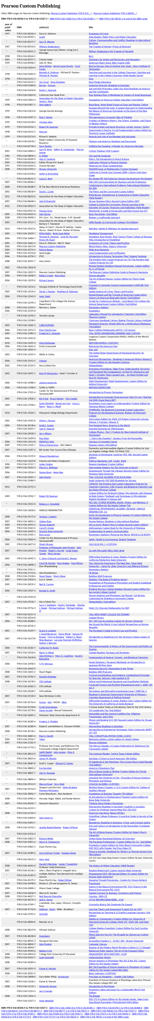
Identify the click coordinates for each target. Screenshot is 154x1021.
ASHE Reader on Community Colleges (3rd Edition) (113, 222)
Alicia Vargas (54, 554)
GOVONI (43, 914)
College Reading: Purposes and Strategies (109, 653)
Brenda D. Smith (47, 591)
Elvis (91, 79)
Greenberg (44, 936)
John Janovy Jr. (46, 818)
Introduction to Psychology (102, 986)
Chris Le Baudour (56, 637)
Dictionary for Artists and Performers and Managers (114, 60)
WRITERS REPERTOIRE (100, 388)
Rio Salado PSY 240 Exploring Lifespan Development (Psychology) (120, 179)
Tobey (42, 739)
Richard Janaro (46, 280)
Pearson (43, 132)
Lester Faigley (46, 464)
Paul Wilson (77, 563)
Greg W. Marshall (69, 237)
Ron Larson (44, 535)
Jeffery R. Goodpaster (64, 150)
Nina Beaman (45, 640)
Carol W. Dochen (47, 563)
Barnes (42, 85)
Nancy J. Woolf (54, 406)
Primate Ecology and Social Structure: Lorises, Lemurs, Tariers (119, 127)
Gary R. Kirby (45, 150)
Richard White (46, 839)
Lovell (42, 37)
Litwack (43, 361)
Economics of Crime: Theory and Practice (109, 243)
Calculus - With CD (98, 896)
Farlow (42, 702)
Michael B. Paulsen (48, 75)
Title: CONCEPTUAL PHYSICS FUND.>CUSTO (110, 736)
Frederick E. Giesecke (49, 333)
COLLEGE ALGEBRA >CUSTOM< (104, 784)
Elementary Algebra (98, 307)
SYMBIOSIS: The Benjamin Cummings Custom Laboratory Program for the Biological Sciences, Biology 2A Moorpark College (117, 413)
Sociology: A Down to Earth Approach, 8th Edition (113, 759)
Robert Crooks (46, 276)
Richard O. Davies (64, 763)
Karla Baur (60, 276)
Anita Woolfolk (46, 1001)
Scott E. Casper (46, 425)
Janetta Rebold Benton (50, 827)
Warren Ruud (45, 784)
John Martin (45, 477)
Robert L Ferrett (56, 551)
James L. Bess (45, 101)
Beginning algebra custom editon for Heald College (114, 739)
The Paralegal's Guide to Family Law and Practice (113, 631)
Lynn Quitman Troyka (49, 853)
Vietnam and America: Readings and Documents (112, 141)
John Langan (60, 752)
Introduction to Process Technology (106, 392)
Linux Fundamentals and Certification (107, 253)
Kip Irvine (43, 399)
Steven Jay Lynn (63, 403)
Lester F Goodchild (68, 864)
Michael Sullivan (57, 608)
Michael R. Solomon (49, 237)
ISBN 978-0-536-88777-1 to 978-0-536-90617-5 (66, 1011)
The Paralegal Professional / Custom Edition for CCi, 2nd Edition (120, 842)
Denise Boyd (45, 472)
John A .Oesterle (47, 159)
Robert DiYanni (70, 827)
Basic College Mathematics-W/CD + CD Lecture (112, 330)
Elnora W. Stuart (47, 240)
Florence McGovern (49, 790)
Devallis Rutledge (47, 677)
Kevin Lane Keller (61, 233)
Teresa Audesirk (47, 525)
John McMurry (46, 656)
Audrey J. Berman (48, 643)
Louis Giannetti (46, 957)
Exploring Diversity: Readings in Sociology (109, 85)
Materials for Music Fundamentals (106, 166)
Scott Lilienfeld (46, 403)
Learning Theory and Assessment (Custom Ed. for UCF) (115, 909)
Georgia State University (51, 531)
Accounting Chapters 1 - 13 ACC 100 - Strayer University (116, 941)
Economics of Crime (98, 34)
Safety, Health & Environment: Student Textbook (112, 539)
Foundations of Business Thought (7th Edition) (111, 794)
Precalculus (94, 883)
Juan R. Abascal (46, 429)
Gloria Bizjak (64, 634)
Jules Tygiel (44, 296)
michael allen (45, 122)
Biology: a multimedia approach (104, 218)
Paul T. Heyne (45, 117)
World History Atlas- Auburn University (107, 246)
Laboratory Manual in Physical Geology (108, 162)
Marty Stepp (59, 576)
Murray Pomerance (48, 445)
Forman (51, 85)
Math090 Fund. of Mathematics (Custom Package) (113, 169)
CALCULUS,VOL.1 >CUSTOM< (103, 544)
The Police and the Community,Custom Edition (111, 192)
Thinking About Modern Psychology (106, 803)
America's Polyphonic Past (101, 768)
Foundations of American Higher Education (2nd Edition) (116, 100)
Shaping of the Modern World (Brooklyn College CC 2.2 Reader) (120, 948)
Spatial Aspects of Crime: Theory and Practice (111, 292)
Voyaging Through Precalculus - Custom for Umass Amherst (118, 880)
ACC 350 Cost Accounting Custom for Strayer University (116, 621)
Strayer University (48, 169)
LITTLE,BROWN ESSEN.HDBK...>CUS (106, 900)
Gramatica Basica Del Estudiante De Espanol (110, 904)
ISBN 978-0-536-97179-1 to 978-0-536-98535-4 (55, 1017)
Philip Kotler (45, 233)
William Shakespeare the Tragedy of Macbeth (111, 51)
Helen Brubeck (70, 787)
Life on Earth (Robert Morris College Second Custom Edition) (118, 525)
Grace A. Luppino (47, 631)
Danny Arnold (45, 710)
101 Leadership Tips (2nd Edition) (105, 710)
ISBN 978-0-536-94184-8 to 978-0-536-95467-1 (60, 1014)
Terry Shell (59, 784)
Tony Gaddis (71, 399)
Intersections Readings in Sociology (106, 726)
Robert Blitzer (65, 880)
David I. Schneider (66, 605)
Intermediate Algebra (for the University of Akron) (113, 468)
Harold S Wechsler (48, 864)
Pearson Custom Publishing (52, 246)
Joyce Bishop (45, 66)
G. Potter (43, 156)
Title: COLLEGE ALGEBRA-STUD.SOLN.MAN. (110, 477)
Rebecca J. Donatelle (49, 504)
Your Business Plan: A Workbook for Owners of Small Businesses (120, 95)
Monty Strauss (46, 544)
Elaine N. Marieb (47, 969)
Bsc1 (91, 56)
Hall (50, 702)
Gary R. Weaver (47, 42)
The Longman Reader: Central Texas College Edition (114, 754)
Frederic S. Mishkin (48, 722)
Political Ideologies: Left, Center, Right (107, 461)
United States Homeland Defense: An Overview (112, 839)
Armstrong (63, 977)
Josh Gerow (44, 214)
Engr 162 (93, 350)
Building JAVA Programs (100, 576)
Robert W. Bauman (48, 496)
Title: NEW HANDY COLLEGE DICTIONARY (109, 614)
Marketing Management (101, 233)
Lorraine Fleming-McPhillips (68, 640)
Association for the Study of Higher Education (61, 98)
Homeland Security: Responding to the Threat (111, 669)
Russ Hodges (63, 563)
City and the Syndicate (100, 156)
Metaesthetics (96, 366)
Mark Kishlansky (47, 343)
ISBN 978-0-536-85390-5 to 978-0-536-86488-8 (119, 1008)
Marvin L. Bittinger (48, 468)
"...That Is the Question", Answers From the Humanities (115, 438)
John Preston (45, 944)
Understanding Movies (100, 957)
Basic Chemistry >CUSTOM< (102, 973)
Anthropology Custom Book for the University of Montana (117, 528)
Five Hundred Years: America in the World (109, 425)
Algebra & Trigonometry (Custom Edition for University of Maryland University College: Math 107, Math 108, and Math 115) (119, 922)
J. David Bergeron (48, 634)
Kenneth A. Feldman (49, 72)
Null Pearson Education (50, 896)
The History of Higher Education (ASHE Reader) (112, 866)
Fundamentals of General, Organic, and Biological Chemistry (118, 657)
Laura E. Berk (45, 179)
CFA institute (45, 682)
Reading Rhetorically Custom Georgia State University (115, 870)
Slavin (52, 909)
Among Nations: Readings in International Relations (114, 521)
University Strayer (48, 986)
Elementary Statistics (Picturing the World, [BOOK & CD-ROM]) (120, 535)
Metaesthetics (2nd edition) (102, 602)
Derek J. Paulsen (47, 292)
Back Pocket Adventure (100, 82)
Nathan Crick (45, 951)
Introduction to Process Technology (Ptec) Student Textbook (117, 256)
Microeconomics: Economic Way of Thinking (110, 117)
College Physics (96, 618)
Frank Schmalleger (48, 707)
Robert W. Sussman (48, 127)
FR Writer (93, 573)
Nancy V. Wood (46, 653)
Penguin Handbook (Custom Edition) (106, 464)
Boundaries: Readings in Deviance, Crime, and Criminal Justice (119, 823)
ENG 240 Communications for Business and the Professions (117, 182)
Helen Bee (58, 472)
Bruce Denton (57, 399)
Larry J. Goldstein (47, 605)
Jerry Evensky (45, 991)
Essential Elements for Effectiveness (106, 429)
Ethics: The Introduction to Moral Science (109, 159)
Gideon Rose (45, 521)
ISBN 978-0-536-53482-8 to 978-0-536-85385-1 (72, 19)
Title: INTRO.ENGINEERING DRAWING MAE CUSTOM (114, 333)
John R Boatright (47, 201)
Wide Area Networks (99, 250)
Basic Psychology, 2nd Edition (103, 214)
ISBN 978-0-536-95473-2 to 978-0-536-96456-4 (107, 1014)
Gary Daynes (45, 146)
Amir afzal (44, 859)
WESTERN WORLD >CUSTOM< (104, 343)
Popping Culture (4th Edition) (103, 445)
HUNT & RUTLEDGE (48, 174)
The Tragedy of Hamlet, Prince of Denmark (110, 47)
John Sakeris (45, 105)
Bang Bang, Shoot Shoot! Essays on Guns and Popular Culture (118, 105)
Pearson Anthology (98, 743)
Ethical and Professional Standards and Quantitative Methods (119, 682)
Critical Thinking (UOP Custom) (104, 151)
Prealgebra (94, 311)
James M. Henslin (47, 759)
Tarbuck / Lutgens (48, 517)
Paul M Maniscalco (48, 373)
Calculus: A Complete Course (103, 442)
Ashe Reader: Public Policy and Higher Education (112, 37)
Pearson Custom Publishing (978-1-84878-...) (115, 13)
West (64, 702)
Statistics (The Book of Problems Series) (108, 580)
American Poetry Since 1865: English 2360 (109, 63)
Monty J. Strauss (47, 421)
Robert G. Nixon (74, 637)
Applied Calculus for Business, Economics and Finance (115, 893)
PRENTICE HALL (46, 442)
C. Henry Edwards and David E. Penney (58, 558)
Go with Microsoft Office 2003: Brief (106, 551)
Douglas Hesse (69, 853)
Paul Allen (44, 438)
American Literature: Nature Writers (107, 813)
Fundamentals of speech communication (108, 531)
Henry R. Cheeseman (49, 842)
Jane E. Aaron (45, 900)
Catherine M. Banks (49, 648)
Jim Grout (44, 82)
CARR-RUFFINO (46, 325)
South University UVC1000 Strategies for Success (112, 481)
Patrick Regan (46, 250)
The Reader (94, 996)
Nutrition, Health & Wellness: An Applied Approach (113, 229)
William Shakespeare (49, 47)
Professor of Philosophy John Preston (57, 548)
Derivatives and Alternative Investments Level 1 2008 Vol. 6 (118, 691)
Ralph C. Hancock (47, 90)
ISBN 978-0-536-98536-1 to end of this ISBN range (123, 19)
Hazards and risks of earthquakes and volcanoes (112, 137)
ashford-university (48, 383)
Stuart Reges (45, 576)
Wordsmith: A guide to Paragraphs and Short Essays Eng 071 (118, 211)
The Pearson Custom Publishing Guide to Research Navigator (118, 272)
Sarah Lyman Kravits (63, 66)
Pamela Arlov (45, 211)
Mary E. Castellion (64, 656)
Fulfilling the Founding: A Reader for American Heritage (116, 146)
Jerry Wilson (45, 434)
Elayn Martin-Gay (47, 330)
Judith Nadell (45, 752)
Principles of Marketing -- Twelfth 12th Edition (111, 977)
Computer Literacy (98, 944)
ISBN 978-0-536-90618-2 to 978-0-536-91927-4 (113, 1011)
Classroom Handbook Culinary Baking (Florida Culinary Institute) (120, 320)
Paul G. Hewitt (46, 736)
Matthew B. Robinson (67, 292)
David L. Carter (46, 192)
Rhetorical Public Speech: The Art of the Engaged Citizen (116, 951)
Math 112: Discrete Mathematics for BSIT (109, 608)
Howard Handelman (49, 456)
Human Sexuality (97, 276)
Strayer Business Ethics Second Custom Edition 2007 (114, 201)
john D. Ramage (47, 773)
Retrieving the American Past (103, 346)
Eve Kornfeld (45, 768)
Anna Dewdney (58, 82)
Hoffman (43, 909)
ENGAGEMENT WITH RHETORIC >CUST (108, 954)
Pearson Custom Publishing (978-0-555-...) (71, 13)
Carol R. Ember (46, 528)
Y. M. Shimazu (46, 664)
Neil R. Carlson (46, 584)
